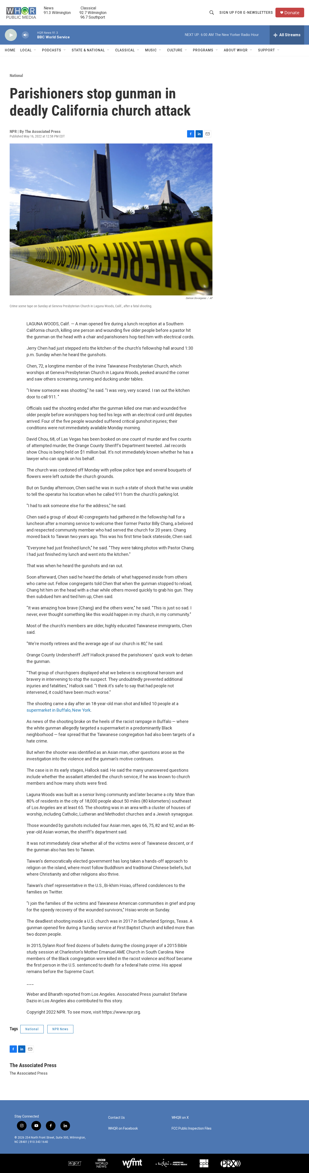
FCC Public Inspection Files (191, 1128)
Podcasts (51, 50)
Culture (175, 50)
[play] (11, 35)
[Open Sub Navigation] (35, 50)
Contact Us (116, 1117)
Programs (203, 50)
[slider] (33, 34)
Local (26, 50)
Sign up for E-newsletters (246, 12)
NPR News (60, 1029)
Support (266, 50)
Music (151, 50)
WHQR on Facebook (123, 1128)
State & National (88, 50)
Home (10, 50)
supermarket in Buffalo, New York (59, 710)
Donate (291, 12)
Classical (125, 50)
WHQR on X (180, 1117)
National (16, 75)
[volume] (25, 35)
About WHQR (236, 50)
